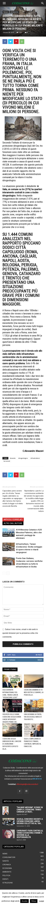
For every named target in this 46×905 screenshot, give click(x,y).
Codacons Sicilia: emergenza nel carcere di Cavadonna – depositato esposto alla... (11, 744)
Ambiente (14, 12)
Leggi (41, 901)
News (5, 12)
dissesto (13, 458)
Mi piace (39, 655)
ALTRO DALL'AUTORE (13, 523)
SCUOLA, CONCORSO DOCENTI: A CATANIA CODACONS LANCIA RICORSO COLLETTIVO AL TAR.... (30, 821)
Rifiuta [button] (33, 901)
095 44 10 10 (37, 779)
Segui (40, 660)
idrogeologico (23, 458)
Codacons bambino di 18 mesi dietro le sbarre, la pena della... (33, 692)
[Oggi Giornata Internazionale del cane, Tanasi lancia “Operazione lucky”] (12, 681)
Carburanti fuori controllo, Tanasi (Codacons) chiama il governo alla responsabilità (30, 834)
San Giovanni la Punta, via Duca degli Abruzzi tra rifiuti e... (33, 716)
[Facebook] (19, 791)
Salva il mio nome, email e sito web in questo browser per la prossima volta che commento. (20, 633)
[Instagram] (26, 791)
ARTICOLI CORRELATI (13, 519)
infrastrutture (35, 458)
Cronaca (6, 564)
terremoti (7, 461)
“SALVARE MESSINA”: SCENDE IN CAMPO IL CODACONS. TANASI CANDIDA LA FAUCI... (30, 809)
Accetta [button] (24, 901)
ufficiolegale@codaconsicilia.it (27, 784)
